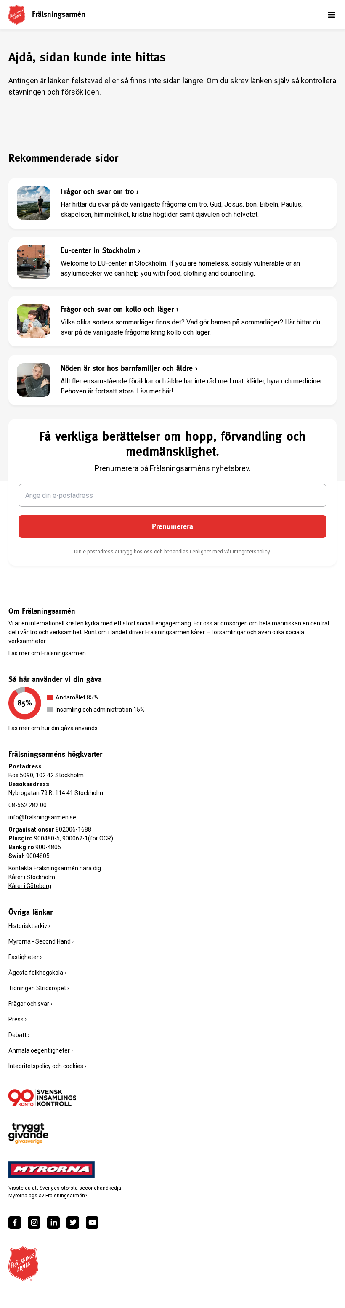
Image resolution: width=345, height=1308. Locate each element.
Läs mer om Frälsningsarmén (47, 653)
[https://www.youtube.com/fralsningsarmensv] (92, 1222)
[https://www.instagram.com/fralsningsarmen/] (34, 1222)
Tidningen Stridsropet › (38, 988)
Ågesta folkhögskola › (37, 972)
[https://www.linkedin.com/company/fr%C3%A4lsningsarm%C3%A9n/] (53, 1222)
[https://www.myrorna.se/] (51, 1169)
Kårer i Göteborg (29, 886)
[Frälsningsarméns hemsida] (16, 14)
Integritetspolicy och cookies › (47, 1066)
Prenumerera (172, 526)
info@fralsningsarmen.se (42, 817)
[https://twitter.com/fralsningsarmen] (72, 1222)
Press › (17, 1019)
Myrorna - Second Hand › (41, 941)
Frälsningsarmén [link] (58, 14)
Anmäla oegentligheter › (40, 1050)
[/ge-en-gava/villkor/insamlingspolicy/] (42, 1097)
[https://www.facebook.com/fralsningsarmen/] (14, 1222)
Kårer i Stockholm (31, 877)
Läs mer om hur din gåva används (53, 728)
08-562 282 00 (27, 805)
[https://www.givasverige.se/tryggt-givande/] (28, 1133)
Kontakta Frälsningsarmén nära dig (54, 868)
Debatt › (18, 1035)
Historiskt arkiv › (29, 926)
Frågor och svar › (30, 1003)
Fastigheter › (25, 957)
